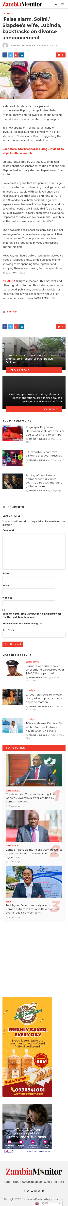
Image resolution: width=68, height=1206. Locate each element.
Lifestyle (7, 13)
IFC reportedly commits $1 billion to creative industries (44, 453)
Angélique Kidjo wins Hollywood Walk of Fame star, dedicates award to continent (45, 431)
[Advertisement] (34, 956)
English (44, 1203)
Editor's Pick (32, 661)
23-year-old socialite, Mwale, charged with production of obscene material (44, 698)
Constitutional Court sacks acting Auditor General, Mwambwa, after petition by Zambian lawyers (33, 798)
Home (7, 1182)
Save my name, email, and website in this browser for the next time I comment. (31, 615)
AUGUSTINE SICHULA (24, 45)
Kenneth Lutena (38, 678)
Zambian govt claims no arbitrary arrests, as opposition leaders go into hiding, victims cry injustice (34, 853)
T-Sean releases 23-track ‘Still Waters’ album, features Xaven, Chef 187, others (45, 727)
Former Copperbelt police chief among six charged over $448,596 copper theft (45, 669)
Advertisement (54, 1182)
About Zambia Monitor (27, 1182)
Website (7, 597)
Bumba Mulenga (38, 439)
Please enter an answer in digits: (22, 623)
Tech (8, 901)
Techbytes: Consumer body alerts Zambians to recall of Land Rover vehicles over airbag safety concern (33, 909)
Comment (8, 530)
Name (6, 573)
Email (6, 585)
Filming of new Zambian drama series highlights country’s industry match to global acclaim (44, 481)
